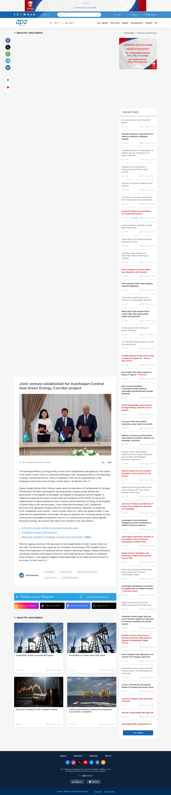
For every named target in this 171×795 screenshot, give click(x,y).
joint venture (50, 578)
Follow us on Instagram (28, 606)
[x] (79, 762)
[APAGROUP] (85, 775)
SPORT (149, 23)
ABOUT (63, 756)
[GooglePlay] (77, 782)
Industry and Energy (147, 33)
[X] (21, 15)
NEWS (125, 23)
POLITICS (115, 23)
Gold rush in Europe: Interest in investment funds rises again (49, 528)
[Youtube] (25, 15)
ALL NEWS (102, 23)
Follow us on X (102, 606)
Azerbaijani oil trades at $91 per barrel (39, 532)
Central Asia (65, 572)
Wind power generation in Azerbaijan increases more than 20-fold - (56, 537)
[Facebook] (14, 14)
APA (89, 481)
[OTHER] (154, 23)
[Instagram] (18, 14)
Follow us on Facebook (79, 606)
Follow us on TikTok (52, 606)
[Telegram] (28, 15)
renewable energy (70, 578)
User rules (98, 791)
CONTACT (78, 756)
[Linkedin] (31, 15)
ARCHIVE (93, 756)
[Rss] (34, 15)
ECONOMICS (137, 23)
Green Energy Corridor (87, 572)
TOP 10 (108, 756)
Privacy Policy (109, 791)
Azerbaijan (49, 572)
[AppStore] (94, 782)
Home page (129, 33)
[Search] (98, 15)
